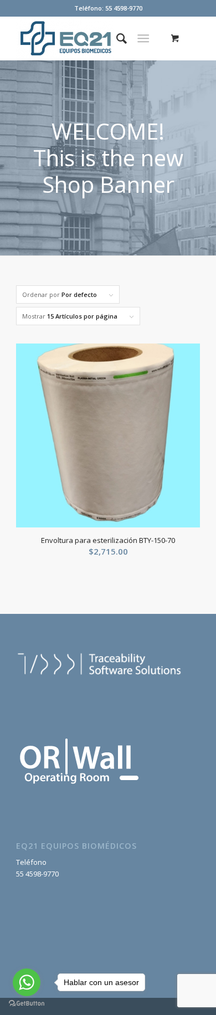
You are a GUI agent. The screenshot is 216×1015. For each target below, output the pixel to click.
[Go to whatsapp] (26, 982)
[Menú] (143, 38)
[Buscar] (116, 38)
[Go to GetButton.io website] (26, 1003)
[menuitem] (116, 38)
